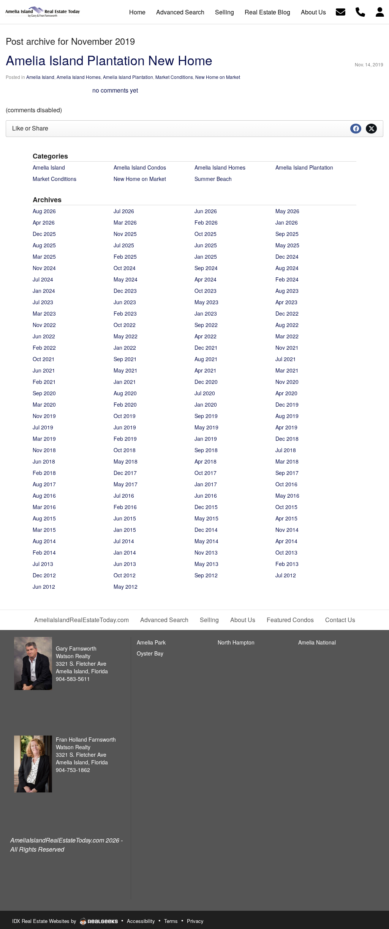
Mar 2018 (287, 461)
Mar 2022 (287, 336)
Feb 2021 (44, 381)
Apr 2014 (286, 541)
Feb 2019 (125, 438)
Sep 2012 (206, 575)
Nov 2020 (287, 381)
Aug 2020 (125, 393)
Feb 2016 (125, 507)
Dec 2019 (287, 404)
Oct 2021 (44, 359)
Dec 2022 (287, 313)
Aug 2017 (44, 484)
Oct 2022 (125, 325)
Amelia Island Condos (140, 167)
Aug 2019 (287, 416)
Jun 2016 (205, 495)
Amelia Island (40, 77)
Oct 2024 (125, 268)
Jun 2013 (125, 563)
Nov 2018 (44, 450)
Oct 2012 (125, 575)
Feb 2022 (44, 347)
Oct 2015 (286, 507)
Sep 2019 (206, 416)
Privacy (195, 920)
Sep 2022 (206, 325)
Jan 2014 (125, 552)
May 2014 (206, 541)
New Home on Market (217, 77)
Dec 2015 (206, 507)
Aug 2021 (206, 359)
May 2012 (126, 586)
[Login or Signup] (380, 11)
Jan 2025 (205, 256)
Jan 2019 (205, 438)
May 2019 (206, 427)
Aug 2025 (44, 245)
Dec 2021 (206, 347)
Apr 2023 (286, 302)
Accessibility (141, 920)
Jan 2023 (205, 313)
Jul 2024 (43, 279)
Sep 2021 (125, 359)
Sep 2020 (44, 393)
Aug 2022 (287, 325)
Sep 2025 (287, 233)
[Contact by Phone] (360, 11)
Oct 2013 (286, 552)
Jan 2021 (125, 381)
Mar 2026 (125, 222)
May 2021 (126, 370)
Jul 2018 (285, 450)
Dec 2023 (125, 290)
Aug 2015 (44, 518)
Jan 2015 (125, 529)
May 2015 (206, 518)
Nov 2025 (125, 233)
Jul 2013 (43, 563)
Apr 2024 (205, 279)
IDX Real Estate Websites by (45, 920)
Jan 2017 (205, 484)
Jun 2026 (205, 211)
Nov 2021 (287, 347)
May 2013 (206, 563)
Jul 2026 (124, 211)
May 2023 (206, 302)
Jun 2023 (125, 302)
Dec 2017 (125, 472)
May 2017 (126, 484)
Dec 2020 (206, 381)
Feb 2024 (287, 279)
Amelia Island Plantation (128, 77)
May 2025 (287, 245)
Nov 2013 (206, 552)
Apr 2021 (205, 370)
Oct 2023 (205, 290)
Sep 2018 (206, 450)
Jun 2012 (44, 586)
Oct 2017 (205, 472)
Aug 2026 (44, 211)
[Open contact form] (340, 11)
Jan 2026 (286, 222)
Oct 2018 (125, 450)
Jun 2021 (44, 370)
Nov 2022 (44, 325)
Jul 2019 (43, 427)
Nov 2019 (44, 416)
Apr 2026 (44, 222)
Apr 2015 (286, 518)
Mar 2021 (287, 370)
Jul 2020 (204, 393)
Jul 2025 (124, 245)
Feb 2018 (44, 472)
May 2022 (126, 336)
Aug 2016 (44, 495)
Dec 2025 (44, 233)
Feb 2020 (125, 404)
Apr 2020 (286, 393)
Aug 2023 (287, 290)
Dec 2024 (287, 256)
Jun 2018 (44, 461)
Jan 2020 (205, 404)
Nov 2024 (44, 268)
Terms (171, 920)
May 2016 (287, 495)
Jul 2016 (124, 495)
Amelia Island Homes (79, 77)
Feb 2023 (125, 313)
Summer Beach (213, 178)
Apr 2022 (205, 336)
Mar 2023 (44, 313)
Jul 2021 (285, 359)
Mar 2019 (44, 438)
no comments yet (115, 90)
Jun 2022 (44, 336)
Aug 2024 (287, 268)
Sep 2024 (206, 268)
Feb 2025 (125, 256)
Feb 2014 (44, 552)
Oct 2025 (205, 233)
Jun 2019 (125, 427)
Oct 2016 (286, 484)
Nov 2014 (287, 529)
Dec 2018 (287, 438)
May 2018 (126, 461)
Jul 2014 (124, 541)
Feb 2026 (206, 222)
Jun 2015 (125, 518)
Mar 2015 (44, 529)
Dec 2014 (206, 529)
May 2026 (287, 211)
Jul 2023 (43, 302)
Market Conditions (174, 77)
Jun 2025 (205, 245)
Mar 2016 (44, 507)
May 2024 (126, 279)
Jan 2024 (44, 290)
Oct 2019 (125, 416)
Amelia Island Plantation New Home (109, 59)
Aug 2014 (44, 541)
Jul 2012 (285, 575)
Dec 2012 (44, 575)
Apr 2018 (205, 461)
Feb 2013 (287, 563)
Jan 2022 (125, 347)
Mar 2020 (44, 404)
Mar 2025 (44, 256)
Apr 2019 (286, 427)
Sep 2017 (287, 472)
